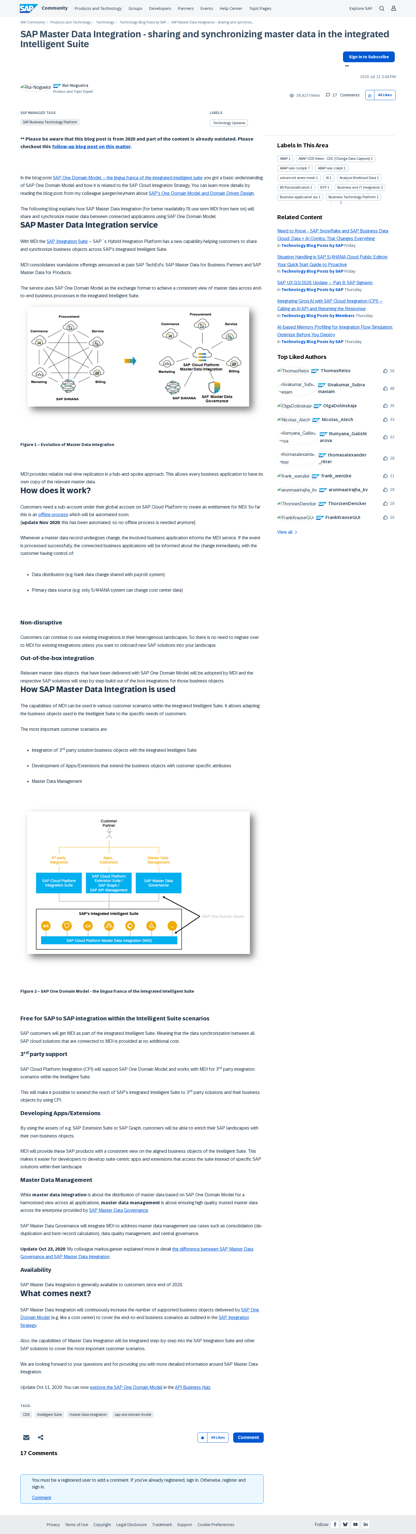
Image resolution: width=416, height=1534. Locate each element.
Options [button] (346, 66)
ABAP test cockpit (293, 168)
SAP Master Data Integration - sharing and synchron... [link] (212, 22)
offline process (53, 514)
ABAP (284, 159)
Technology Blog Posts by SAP (142, 22)
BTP (323, 187)
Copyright (102, 1524)
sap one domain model (133, 1415)
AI (327, 178)
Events (207, 8)
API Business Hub (192, 1387)
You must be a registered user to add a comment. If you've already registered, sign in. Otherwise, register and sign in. (139, 1483)
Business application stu (299, 197)
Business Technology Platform (352, 197)
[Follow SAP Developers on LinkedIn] (365, 1524)
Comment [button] (248, 1437)
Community (55, 8)
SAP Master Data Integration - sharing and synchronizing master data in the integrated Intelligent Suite (204, 39)
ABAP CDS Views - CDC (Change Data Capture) (334, 159)
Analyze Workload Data (358, 178)
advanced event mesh (297, 178)
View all (285, 532)
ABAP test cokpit (330, 168)
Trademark (162, 1524)
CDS (26, 1415)
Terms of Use (76, 1524)
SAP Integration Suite (67, 241)
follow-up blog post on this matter (91, 146)
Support (184, 1524)
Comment (41, 1497)
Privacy (53, 1524)
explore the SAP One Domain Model (126, 1387)
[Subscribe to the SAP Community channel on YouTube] (355, 1524)
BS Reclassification (295, 187)
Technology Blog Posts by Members (318, 315)
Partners (186, 8)
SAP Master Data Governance (118, 1210)
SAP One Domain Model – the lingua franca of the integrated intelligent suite (128, 177)
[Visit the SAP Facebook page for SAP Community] (335, 1524)
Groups (135, 8)
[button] (370, 95)
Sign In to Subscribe (369, 57)
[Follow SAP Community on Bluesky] (345, 1524)
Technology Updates (229, 123)
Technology (105, 22)
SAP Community (32, 22)
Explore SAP (360, 8)
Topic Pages (260, 8)
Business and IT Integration (358, 187)
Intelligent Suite (49, 1415)
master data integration (88, 1415)
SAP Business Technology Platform (50, 122)
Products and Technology (98, 8)
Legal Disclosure (131, 1524)
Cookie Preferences (216, 1524)
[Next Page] (340, 203)
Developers (160, 8)
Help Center (231, 8)
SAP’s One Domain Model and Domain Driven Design (201, 193)
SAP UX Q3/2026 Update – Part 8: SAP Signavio (325, 282)
